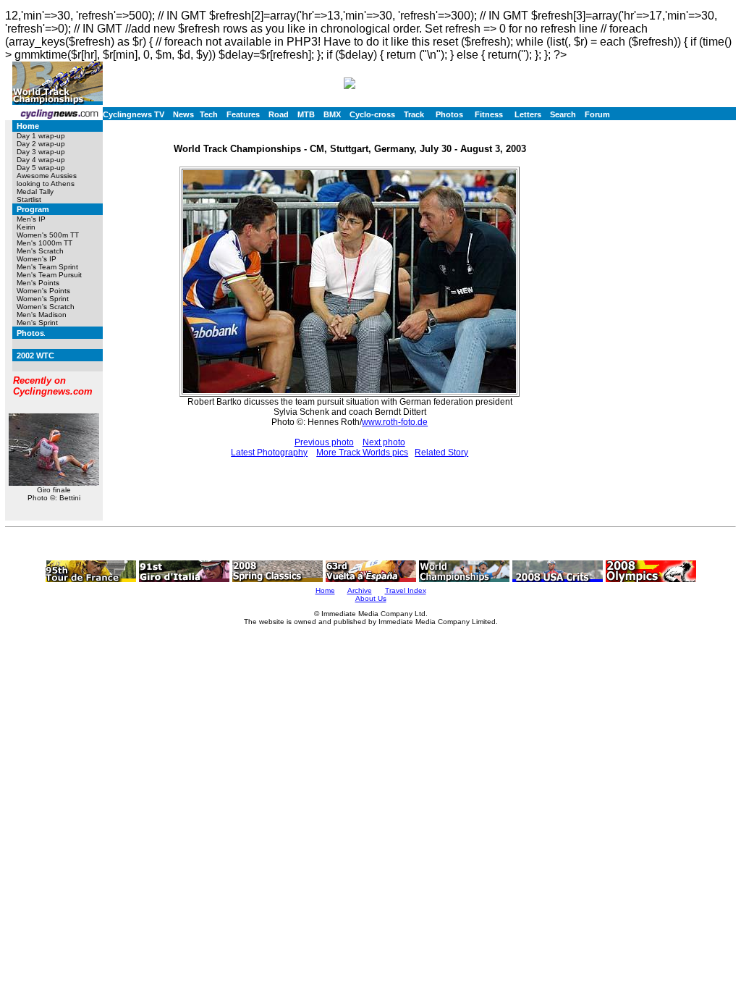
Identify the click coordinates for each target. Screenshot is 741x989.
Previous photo (324, 442)
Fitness (489, 114)
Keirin (26, 227)
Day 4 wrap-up (41, 160)
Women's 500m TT (48, 235)
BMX (332, 114)
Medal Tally (35, 191)
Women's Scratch (46, 307)
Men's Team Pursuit (49, 275)
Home (28, 126)
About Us (370, 598)
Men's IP (31, 219)
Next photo (384, 442)
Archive (359, 590)
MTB (306, 114)
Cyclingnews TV (133, 114)
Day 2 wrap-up (41, 144)
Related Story (441, 452)
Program (33, 209)
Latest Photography (269, 452)
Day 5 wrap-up (41, 168)
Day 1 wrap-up (41, 136)
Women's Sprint (43, 299)
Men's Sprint (37, 323)
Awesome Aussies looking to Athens (47, 180)
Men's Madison (42, 315)
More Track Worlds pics (362, 452)
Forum (597, 114)
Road (278, 114)
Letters (528, 114)
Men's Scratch (40, 251)
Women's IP (36, 259)
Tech (209, 114)
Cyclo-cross (372, 114)
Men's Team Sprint (47, 267)
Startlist (29, 199)
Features (243, 114)
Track (414, 114)
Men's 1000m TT (44, 243)
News (183, 114)
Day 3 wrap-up (41, 152)
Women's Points (43, 291)
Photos (449, 114)
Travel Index (405, 590)
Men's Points (38, 283)
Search (563, 114)
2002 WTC (35, 355)
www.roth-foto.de (395, 422)
